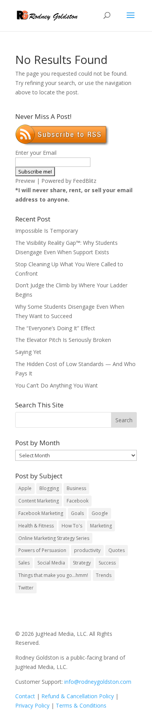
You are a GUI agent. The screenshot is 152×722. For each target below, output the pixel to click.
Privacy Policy (32, 705)
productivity (87, 550)
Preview (25, 180)
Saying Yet (28, 352)
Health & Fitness (36, 525)
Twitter (26, 587)
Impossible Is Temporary (46, 230)
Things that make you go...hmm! (53, 575)
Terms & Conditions (81, 705)
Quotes (116, 550)
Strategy (82, 562)
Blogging (49, 488)
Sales (24, 562)
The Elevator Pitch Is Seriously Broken (63, 339)
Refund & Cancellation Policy (77, 696)
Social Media (51, 562)
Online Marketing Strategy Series (53, 538)
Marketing (101, 525)
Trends (103, 575)
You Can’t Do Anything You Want (56, 385)
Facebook (77, 500)
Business (76, 488)
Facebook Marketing (40, 513)
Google (100, 513)
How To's (72, 525)
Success (107, 562)
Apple (25, 488)
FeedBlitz (84, 180)
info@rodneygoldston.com (97, 681)
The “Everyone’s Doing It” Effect (55, 328)
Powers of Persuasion (42, 550)
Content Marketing (38, 500)
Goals (77, 513)
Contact (25, 696)
